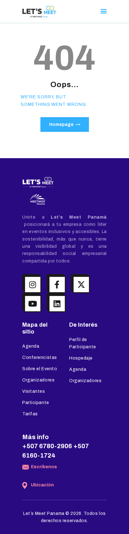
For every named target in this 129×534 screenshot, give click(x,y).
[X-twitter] (81, 284)
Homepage (61, 124)
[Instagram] (32, 284)
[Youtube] (32, 303)
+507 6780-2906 (47, 446)
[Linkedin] (57, 303)
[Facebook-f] (57, 284)
